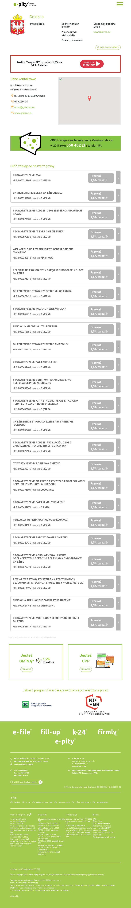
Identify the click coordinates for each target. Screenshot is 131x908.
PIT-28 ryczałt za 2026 (47, 835)
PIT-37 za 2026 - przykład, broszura (48, 831)
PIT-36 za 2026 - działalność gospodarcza (49, 838)
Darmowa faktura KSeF (19, 839)
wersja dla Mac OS (17, 821)
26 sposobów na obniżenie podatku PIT (51, 820)
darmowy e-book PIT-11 (102, 828)
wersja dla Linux (16, 823)
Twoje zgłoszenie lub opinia (104, 837)
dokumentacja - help (101, 823)
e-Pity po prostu (25, 4)
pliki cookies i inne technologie (103, 885)
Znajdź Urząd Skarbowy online (24, 782)
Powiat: (65, 40)
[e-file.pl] (22, 732)
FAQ (94, 819)
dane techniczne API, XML (103, 833)
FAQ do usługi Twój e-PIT (75, 826)
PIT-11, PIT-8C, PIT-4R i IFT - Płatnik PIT (49, 849)
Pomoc (96, 815)
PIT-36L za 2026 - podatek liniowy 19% (51, 842)
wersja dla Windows (18, 819)
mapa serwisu (102, 802)
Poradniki (42, 815)
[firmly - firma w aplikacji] (109, 732)
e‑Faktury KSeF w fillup (19, 837)
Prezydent (14, 90)
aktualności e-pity (100, 830)
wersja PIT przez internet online (22, 826)
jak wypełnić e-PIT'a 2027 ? (49, 823)
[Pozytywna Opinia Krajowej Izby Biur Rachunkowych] (94, 704)
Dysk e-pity (97, 835)
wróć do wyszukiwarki (109, 47)
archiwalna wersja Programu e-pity (23, 831)
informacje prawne (83, 802)
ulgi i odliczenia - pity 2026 (48, 828)
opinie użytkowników (44, 802)
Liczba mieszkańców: (104, 24)
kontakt (17, 802)
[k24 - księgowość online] (80, 732)
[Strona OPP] (118, 177)
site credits (14, 896)
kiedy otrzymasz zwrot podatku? (50, 845)
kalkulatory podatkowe (102, 826)
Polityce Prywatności (66, 885)
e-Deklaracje (71, 815)
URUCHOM (89, 63)
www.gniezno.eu (101, 32)
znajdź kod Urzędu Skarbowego (78, 832)
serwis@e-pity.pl (25, 764)
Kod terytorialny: (70, 24)
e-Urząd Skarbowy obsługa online (79, 828)
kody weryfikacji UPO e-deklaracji (79, 830)
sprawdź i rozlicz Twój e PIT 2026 (79, 819)
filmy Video (97, 821)
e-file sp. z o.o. (55, 880)
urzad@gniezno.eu (24, 107)
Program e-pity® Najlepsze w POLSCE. (25, 869)
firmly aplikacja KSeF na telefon (23, 841)
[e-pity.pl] (65, 741)
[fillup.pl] (51, 732)
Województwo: (69, 32)
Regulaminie (51, 885)
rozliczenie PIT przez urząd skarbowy (49, 853)
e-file (13, 797)
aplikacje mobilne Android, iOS (22, 828)
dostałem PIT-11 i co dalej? (48, 826)
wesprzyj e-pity (64, 802)
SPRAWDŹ (26, 669)
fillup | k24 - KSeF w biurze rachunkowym (20, 845)
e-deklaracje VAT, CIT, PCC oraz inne (78, 836)
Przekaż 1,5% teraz (98, 178)
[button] (89, 98)
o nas (28, 802)
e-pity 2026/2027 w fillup (19, 835)
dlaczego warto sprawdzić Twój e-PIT (79, 822)
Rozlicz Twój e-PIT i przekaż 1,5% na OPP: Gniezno (39, 64)
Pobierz (20, 814)
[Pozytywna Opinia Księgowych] (37, 704)
